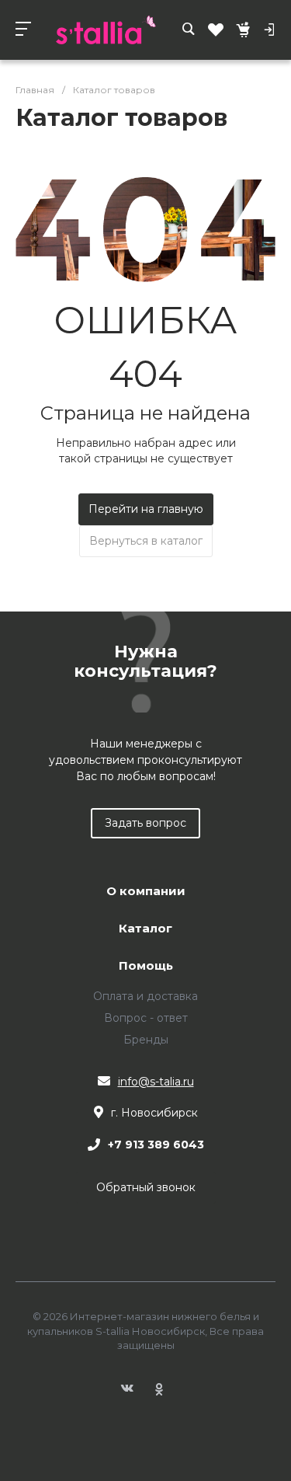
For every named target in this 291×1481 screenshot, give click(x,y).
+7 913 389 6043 (156, 1145)
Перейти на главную (145, 509)
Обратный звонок (146, 1187)
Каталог (145, 929)
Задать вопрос (145, 823)
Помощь (146, 966)
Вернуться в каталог (146, 541)
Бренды (145, 1040)
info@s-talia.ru (156, 1082)
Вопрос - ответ (146, 1018)
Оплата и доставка (145, 996)
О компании (145, 891)
